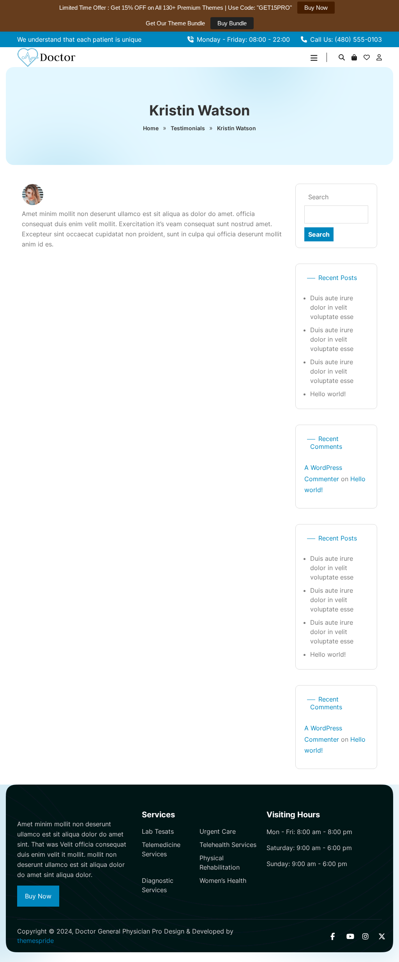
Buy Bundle (232, 23)
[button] (314, 58)
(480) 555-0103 (358, 39)
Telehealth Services (228, 845)
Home (151, 128)
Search (318, 197)
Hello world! (328, 394)
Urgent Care (218, 831)
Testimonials (188, 128)
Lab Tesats (158, 831)
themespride (35, 940)
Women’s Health (223, 880)
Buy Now (38, 896)
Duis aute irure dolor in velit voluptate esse (331, 307)
